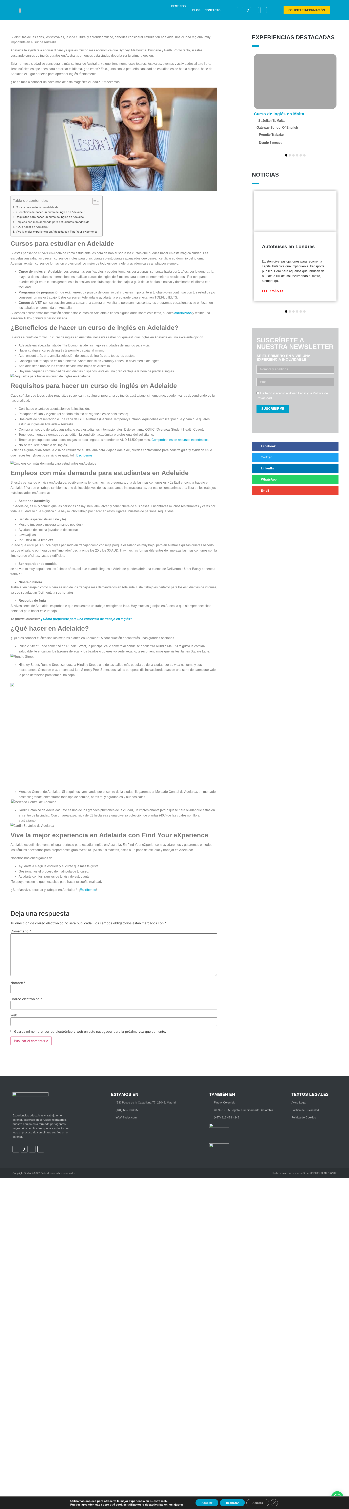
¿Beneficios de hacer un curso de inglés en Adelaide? (50, 212)
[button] (180, 6)
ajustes (178, 1504)
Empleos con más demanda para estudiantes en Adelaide (53, 221)
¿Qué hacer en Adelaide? (32, 226)
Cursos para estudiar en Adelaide (37, 207)
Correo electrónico (26, 999)
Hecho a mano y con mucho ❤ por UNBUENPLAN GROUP (304, 1173)
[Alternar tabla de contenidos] (93, 201)
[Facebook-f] (240, 10)
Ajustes (257, 1502)
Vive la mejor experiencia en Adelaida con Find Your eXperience (57, 231)
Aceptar (207, 1502)
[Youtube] (264, 10)
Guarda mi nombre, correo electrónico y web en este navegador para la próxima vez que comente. (90, 1031)
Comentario (21, 931)
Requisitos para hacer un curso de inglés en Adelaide (50, 216)
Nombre (18, 982)
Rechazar (232, 1502)
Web (14, 1015)
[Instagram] (256, 10)
